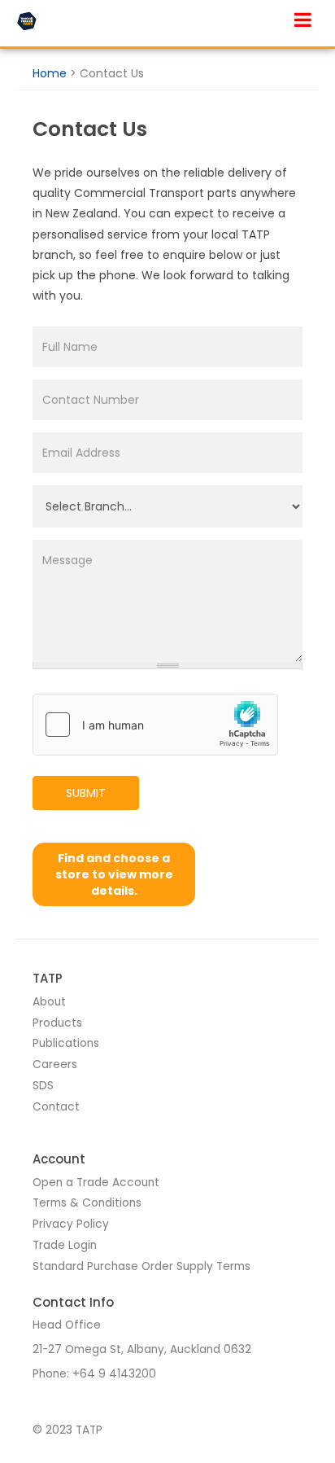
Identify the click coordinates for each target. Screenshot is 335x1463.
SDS (43, 1085)
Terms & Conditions (87, 1203)
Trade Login (65, 1245)
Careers (55, 1064)
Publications (66, 1043)
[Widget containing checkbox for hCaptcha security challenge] (155, 725)
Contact (56, 1107)
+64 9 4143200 (114, 1374)
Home (50, 73)
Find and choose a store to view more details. (114, 874)
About (49, 1002)
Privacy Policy (71, 1224)
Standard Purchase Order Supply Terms (141, 1266)
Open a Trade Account (96, 1182)
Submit (86, 793)
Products (57, 1023)
